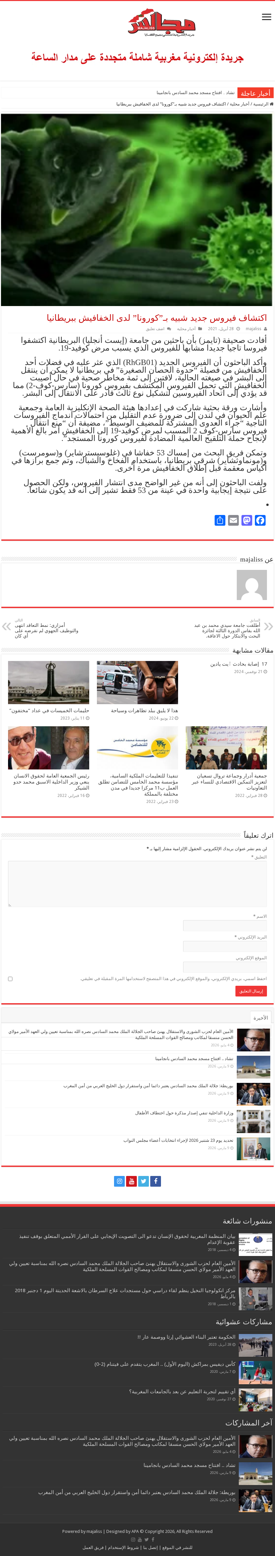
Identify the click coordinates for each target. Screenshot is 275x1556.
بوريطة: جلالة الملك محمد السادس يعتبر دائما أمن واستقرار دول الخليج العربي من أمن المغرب (148, 1085)
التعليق (259, 857)
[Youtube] (131, 1181)
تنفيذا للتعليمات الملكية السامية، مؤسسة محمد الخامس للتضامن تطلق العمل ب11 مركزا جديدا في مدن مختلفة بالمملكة (138, 785)
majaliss (253, 328)
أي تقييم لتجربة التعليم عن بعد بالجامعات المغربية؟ (182, 1392)
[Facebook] (155, 1181)
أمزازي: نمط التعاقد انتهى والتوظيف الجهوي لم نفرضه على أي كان (46, 628)
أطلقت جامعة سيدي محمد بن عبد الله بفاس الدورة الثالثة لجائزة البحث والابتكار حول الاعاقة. (227, 628)
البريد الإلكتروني (250, 937)
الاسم (260, 916)
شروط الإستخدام (123, 1547)
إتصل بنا (150, 1547)
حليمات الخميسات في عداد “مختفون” (49, 711)
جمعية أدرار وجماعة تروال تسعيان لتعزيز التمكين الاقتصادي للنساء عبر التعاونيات (229, 782)
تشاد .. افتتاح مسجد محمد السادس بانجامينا (196, 92)
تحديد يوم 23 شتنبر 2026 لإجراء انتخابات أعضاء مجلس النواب (178, 1140)
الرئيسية (261, 103)
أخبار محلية (240, 103)
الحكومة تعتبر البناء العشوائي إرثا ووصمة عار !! (186, 1337)
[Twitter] (143, 1181)
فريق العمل (93, 1547)
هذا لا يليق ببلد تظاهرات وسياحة (144, 711)
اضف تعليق (155, 328)
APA (135, 1531)
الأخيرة (261, 1018)
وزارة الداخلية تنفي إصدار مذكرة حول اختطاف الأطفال (184, 1112)
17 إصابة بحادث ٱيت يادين (238, 664)
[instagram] (119, 1181)
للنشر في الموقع (176, 1547)
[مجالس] (137, 21)
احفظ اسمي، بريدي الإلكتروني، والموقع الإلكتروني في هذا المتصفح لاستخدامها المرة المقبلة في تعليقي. (173, 978)
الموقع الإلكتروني (251, 957)
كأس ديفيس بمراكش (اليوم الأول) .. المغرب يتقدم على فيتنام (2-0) (165, 1364)
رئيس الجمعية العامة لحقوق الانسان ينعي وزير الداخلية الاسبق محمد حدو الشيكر (51, 782)
